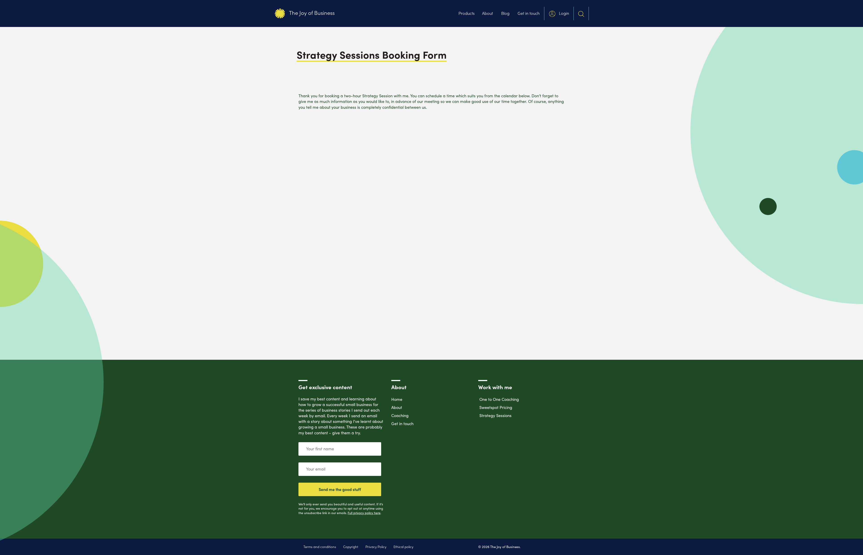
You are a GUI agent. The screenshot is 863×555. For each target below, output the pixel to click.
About (487, 13)
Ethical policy (403, 546)
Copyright (350, 546)
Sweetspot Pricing (495, 407)
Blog (505, 13)
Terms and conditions (319, 546)
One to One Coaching (499, 399)
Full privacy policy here (364, 513)
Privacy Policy (375, 546)
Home (396, 399)
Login (563, 13)
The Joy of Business (311, 12)
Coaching (400, 415)
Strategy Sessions (495, 415)
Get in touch (529, 13)
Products (466, 13)
